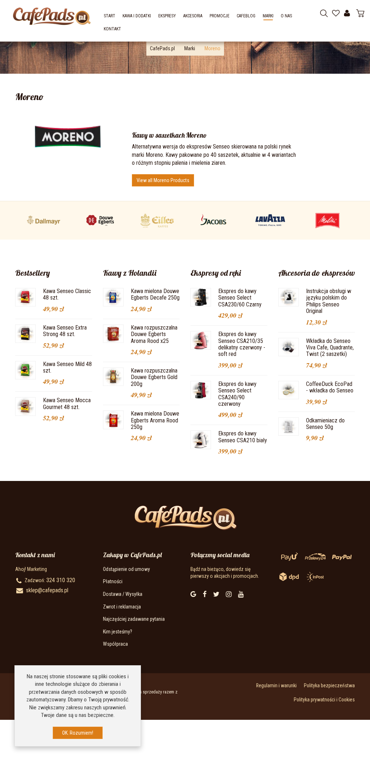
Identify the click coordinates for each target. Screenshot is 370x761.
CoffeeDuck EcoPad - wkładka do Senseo (329, 387)
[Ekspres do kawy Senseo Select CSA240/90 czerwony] (201, 389)
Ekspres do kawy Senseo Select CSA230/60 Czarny (240, 298)
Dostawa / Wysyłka (122, 594)
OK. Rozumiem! (77, 733)
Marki (189, 48)
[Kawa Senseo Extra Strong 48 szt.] (25, 333)
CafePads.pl (162, 48)
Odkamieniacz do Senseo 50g (325, 423)
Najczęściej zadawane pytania (134, 619)
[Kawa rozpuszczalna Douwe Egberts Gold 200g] (113, 376)
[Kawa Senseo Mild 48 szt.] (25, 370)
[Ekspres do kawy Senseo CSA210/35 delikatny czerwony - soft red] (201, 340)
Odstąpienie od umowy (126, 569)
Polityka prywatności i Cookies (324, 699)
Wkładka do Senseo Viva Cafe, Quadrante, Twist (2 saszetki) (330, 347)
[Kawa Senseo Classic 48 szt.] (25, 297)
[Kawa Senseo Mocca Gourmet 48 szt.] (25, 406)
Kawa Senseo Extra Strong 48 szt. (65, 330)
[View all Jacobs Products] (214, 220)
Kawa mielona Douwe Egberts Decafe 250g (155, 294)
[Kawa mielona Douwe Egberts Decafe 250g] (113, 297)
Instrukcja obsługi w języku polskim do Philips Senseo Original (328, 301)
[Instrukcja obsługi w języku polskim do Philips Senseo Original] (288, 297)
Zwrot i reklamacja (122, 607)
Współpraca (115, 644)
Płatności (112, 581)
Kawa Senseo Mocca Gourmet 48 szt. (67, 403)
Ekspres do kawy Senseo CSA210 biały (242, 436)
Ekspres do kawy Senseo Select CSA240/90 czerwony (237, 393)
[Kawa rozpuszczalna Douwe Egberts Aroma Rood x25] (113, 333)
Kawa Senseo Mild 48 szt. (67, 367)
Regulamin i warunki (276, 685)
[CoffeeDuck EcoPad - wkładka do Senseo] (288, 389)
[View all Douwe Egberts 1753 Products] (100, 220)
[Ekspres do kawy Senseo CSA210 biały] (201, 439)
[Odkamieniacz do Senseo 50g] (288, 426)
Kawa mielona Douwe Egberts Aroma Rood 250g (155, 420)
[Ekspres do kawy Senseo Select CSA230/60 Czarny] (201, 297)
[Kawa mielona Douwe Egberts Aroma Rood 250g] (113, 419)
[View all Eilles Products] (157, 220)
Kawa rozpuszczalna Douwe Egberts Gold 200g (154, 377)
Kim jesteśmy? (117, 632)
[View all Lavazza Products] (270, 220)
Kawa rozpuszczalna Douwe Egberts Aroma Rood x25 (154, 334)
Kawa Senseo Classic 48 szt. (67, 294)
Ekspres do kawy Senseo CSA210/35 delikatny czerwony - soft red (241, 344)
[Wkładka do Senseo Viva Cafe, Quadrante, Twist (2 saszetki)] (288, 346)
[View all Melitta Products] (327, 220)
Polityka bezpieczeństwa (329, 685)
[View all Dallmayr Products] (43, 220)
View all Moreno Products (163, 180)
